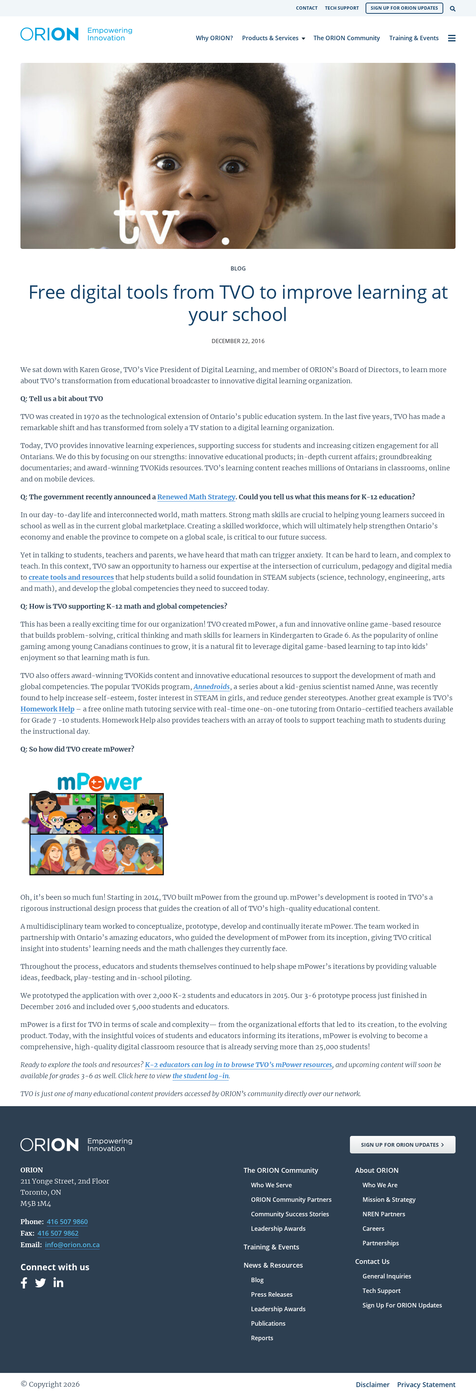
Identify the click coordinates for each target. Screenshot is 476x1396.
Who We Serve (271, 1185)
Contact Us (372, 1262)
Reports (262, 1338)
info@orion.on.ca (72, 1244)
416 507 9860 (67, 1221)
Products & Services (270, 38)
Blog (257, 1280)
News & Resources (273, 1265)
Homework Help (47, 709)
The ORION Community (346, 38)
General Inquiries (387, 1276)
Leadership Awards (278, 1229)
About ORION (377, 1171)
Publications (268, 1324)
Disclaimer (373, 1384)
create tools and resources (71, 577)
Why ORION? (214, 38)
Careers (374, 1229)
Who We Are (380, 1185)
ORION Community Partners (291, 1200)
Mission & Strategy (389, 1200)
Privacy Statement (426, 1384)
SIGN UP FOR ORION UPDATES (400, 1144)
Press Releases (272, 1295)
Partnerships (381, 1243)
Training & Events (414, 38)
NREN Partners (384, 1214)
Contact (307, 8)
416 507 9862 (58, 1233)
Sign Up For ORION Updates (404, 8)
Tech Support (342, 8)
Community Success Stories (290, 1214)
